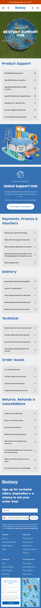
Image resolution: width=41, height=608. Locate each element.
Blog (3, 563)
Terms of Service (28, 570)
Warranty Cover (27, 546)
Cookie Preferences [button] (29, 567)
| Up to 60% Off (20, 2)
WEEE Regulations (7, 546)
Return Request (7, 570)
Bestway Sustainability (9, 542)
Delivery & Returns (8, 567)
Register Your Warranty (30, 549)
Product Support (28, 538)
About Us (5, 538)
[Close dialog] (38, 579)
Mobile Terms (19, 528)
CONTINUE (11, 603)
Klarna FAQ (5, 574)
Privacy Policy (10, 528)
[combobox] (4, 518)
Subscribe (34, 518)
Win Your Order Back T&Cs (30, 528)
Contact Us (26, 553)
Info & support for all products (20, 206)
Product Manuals (28, 542)
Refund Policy (27, 574)
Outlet (4, 549)
